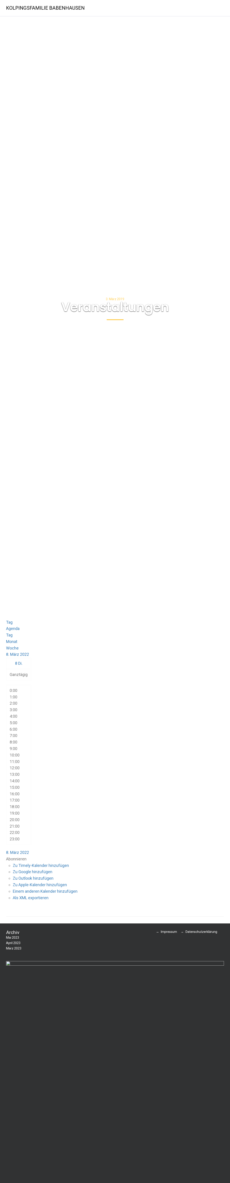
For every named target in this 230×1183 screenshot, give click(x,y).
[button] (16, 859)
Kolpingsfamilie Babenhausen (45, 8)
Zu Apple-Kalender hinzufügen (40, 884)
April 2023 (13, 943)
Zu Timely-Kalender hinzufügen (41, 865)
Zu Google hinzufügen (32, 871)
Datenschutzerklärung (201, 931)
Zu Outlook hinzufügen (33, 878)
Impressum (169, 931)
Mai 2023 (12, 937)
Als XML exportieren (31, 897)
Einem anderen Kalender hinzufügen (45, 891)
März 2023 (13, 948)
